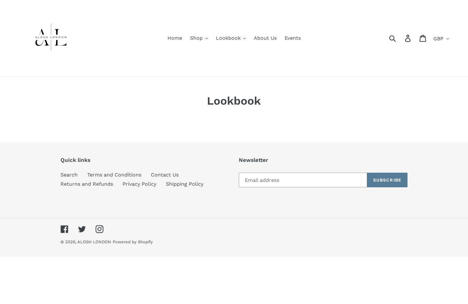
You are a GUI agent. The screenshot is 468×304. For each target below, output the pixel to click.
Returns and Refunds (86, 184)
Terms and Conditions (114, 175)
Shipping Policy (184, 184)
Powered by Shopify (133, 241)
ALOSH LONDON (94, 241)
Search (69, 175)
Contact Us (165, 175)
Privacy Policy (139, 184)
